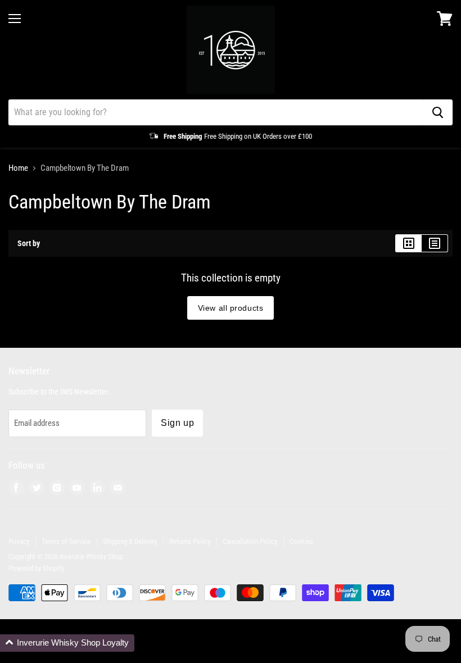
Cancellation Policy (250, 541)
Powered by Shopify (36, 568)
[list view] (435, 243)
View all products (231, 307)
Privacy (18, 541)
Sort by (28, 243)
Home (18, 168)
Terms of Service (66, 541)
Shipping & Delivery (130, 541)
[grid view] (408, 243)
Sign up (177, 423)
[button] (67, 643)
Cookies (301, 541)
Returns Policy (189, 541)
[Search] (438, 112)
